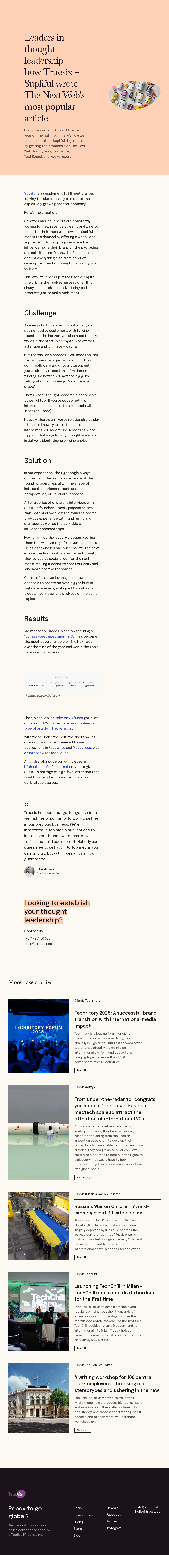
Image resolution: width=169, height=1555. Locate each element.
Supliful (30, 193)
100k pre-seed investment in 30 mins (53, 636)
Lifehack (31, 767)
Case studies (83, 1515)
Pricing (78, 1522)
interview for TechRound (48, 753)
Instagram (114, 1528)
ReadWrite (57, 748)
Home (78, 1508)
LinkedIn (112, 1508)
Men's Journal (56, 767)
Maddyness (82, 748)
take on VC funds (69, 718)
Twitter (112, 1521)
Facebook (114, 1514)
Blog (77, 1535)
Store (78, 1528)
